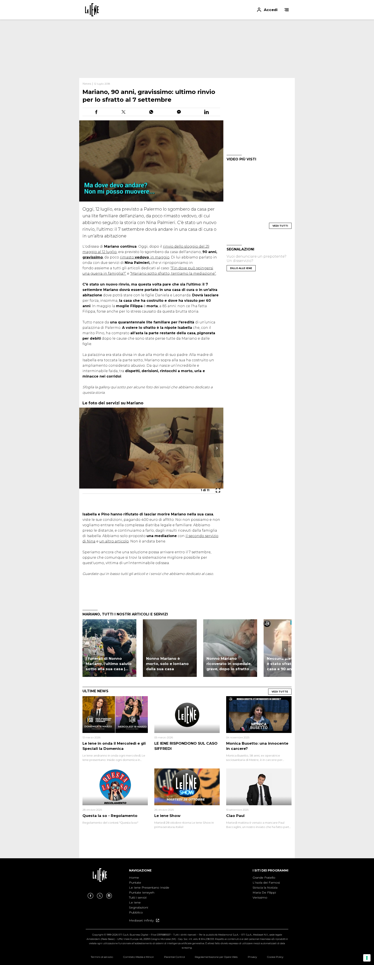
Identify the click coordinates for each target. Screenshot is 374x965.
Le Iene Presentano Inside (149, 887)
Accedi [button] (270, 10)
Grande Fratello (264, 877)
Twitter (99, 896)
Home (134, 877)
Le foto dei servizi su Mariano (112, 403)
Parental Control (174, 957)
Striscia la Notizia (265, 887)
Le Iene (135, 902)
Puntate (135, 882)
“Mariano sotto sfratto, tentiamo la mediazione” (173, 273)
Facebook (90, 896)
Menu (286, 9)
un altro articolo (114, 541)
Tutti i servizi (138, 897)
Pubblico (136, 912)
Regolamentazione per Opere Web (216, 957)
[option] (149, 895)
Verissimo (260, 897)
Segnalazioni (138, 907)
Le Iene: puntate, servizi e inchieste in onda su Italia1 (92, 9)
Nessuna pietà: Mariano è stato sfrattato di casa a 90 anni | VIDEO (290, 663)
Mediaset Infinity (142, 920)
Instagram (109, 896)
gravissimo (92, 257)
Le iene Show (167, 815)
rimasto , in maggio (144, 257)
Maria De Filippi (264, 892)
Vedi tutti (280, 225)
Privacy (252, 957)
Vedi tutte (280, 691)
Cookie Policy (275, 957)
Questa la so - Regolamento (109, 815)
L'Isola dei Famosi (266, 882)
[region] (187, 49)
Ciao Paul (235, 815)
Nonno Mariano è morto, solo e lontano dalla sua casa (167, 663)
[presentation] (285, 650)
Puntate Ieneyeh (141, 892)
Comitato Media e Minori (138, 957)
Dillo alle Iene (241, 268)
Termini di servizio (102, 957)
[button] (187, 9)
